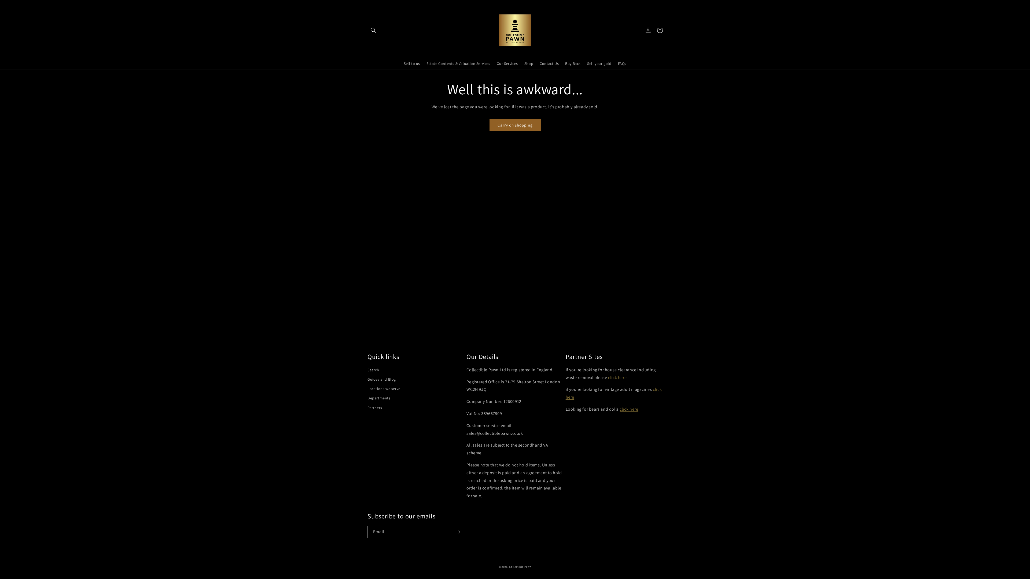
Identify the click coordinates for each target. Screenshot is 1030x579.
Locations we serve (383, 388)
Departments (379, 398)
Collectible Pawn (520, 567)
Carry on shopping (515, 125)
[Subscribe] (458, 532)
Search (373, 370)
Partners (374, 407)
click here (617, 377)
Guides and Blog (381, 379)
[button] (373, 30)
